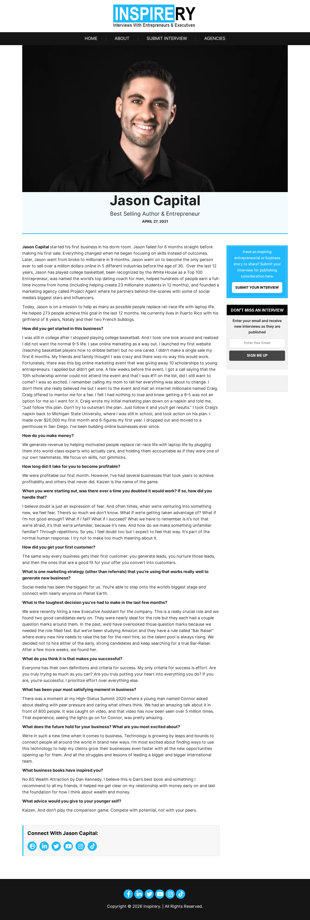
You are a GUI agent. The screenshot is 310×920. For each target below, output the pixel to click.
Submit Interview (167, 38)
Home (91, 38)
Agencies (214, 38)
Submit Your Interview (257, 287)
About (122, 38)
